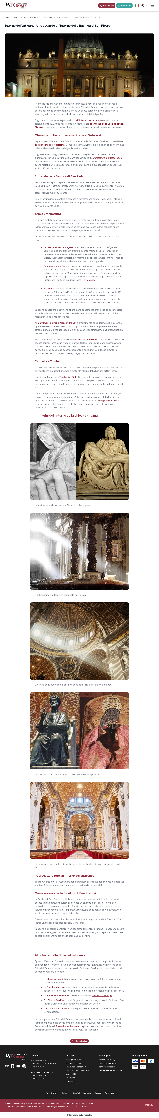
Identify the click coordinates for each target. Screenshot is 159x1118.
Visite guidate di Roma (75, 1059)
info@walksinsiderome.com (68, 1026)
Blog (15, 17)
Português (109, 1093)
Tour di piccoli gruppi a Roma (77, 1070)
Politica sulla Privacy (107, 1059)
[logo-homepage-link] (16, 5)
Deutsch (98, 1093)
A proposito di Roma (29, 17)
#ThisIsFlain (149, 1105)
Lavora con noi (71, 1081)
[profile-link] (142, 5)
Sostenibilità (71, 1074)
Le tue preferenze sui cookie (110, 1070)
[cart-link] (147, 5)
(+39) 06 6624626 (38, 1075)
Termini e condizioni (107, 1067)
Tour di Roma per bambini (76, 1067)
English (54, 1093)
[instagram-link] (24, 1066)
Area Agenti (70, 1077)
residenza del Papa (102, 995)
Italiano (65, 1093)
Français (87, 1093)
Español (76, 1093)
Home (7, 17)
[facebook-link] (13, 1066)
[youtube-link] (18, 1066)
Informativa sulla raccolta (79, 1115)
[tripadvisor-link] (7, 1066)
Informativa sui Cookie (108, 1063)
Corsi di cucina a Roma (75, 1063)
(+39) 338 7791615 (38, 1078)
